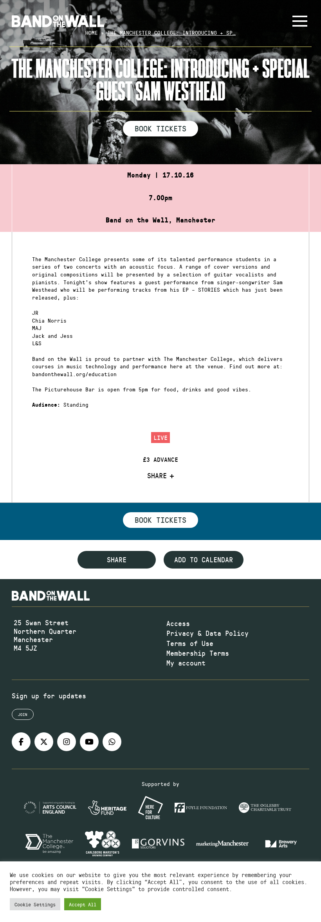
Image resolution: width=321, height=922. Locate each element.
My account (186, 662)
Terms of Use (189, 643)
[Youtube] (89, 741)
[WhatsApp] (112, 741)
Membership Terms (197, 653)
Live (160, 437)
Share (157, 476)
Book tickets (160, 520)
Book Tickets (160, 128)
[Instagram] (66, 741)
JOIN (22, 714)
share (116, 559)
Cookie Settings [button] (35, 904)
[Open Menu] (299, 21)
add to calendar (203, 559)
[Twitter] (43, 741)
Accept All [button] (82, 904)
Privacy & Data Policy (207, 633)
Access (178, 623)
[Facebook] (21, 741)
